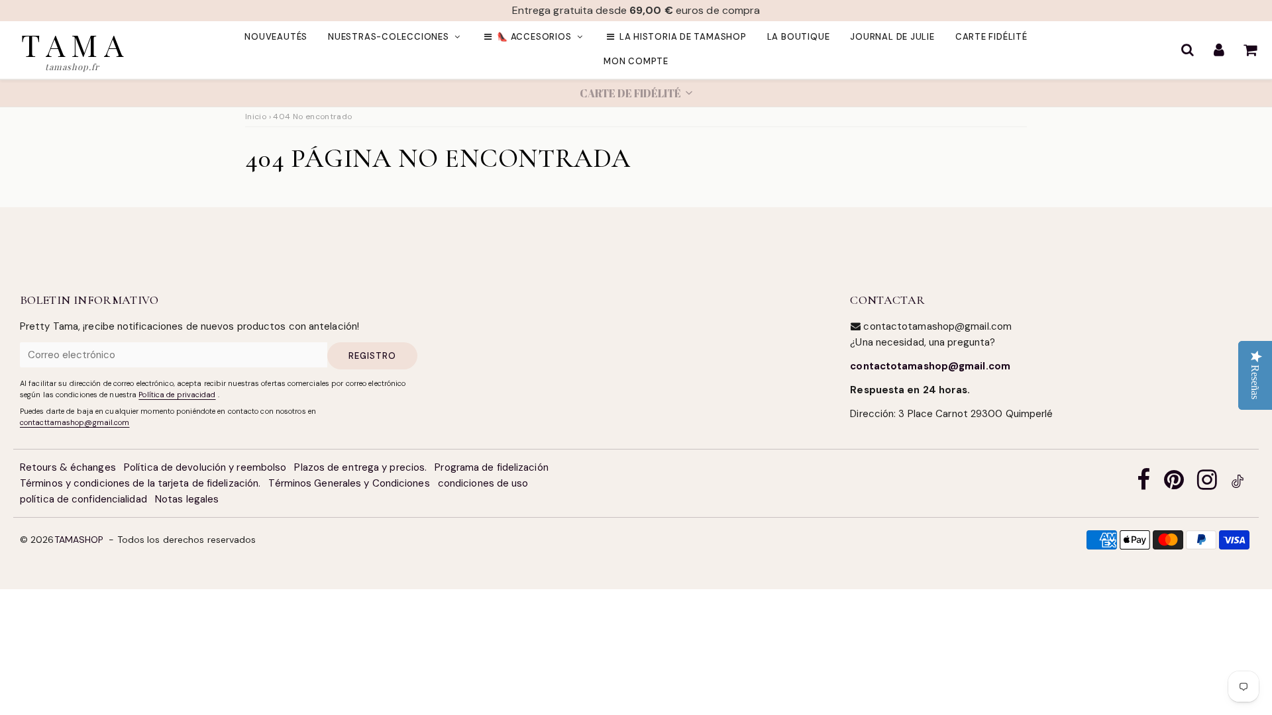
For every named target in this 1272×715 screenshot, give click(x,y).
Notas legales (187, 499)
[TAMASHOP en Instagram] (1207, 484)
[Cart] (1250, 50)
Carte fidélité (991, 36)
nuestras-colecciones (388, 36)
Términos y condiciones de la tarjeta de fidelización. (140, 483)
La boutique (798, 36)
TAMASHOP (79, 540)
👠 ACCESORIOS (534, 36)
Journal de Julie (892, 36)
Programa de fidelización (491, 467)
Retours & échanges (68, 467)
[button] (636, 93)
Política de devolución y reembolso (205, 467)
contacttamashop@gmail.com (75, 422)
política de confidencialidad (83, 499)
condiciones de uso (483, 483)
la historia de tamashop (683, 36)
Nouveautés (275, 36)
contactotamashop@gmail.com (930, 366)
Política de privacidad (176, 394)
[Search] (1187, 50)
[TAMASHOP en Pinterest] (1174, 484)
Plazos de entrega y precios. (360, 467)
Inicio (255, 116)
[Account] (1219, 50)
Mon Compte (636, 61)
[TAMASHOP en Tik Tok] (1237, 484)
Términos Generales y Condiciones (348, 483)
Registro (372, 355)
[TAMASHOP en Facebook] (1143, 484)
